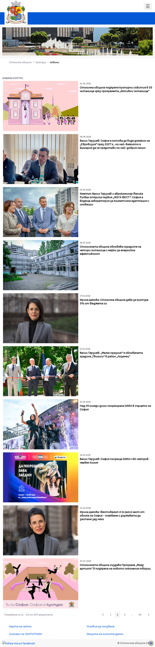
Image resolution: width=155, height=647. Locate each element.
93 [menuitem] (141, 615)
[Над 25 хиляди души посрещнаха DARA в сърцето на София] (40, 424)
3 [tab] (128, 50)
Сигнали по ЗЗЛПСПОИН (25, 633)
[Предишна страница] (103, 615)
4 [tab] (132, 50)
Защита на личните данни (105, 633)
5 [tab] (136, 50)
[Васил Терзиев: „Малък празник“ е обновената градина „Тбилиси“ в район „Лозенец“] (40, 371)
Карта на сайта (20, 626)
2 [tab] (124, 50)
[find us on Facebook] (18, 643)
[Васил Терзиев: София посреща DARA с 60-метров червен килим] (40, 477)
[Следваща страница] (148, 615)
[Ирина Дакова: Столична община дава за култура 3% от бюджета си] (40, 317)
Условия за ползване (100, 626)
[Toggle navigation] (148, 6)
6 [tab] (139, 50)
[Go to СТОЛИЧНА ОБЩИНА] (16, 12)
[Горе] (151, 643)
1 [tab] (121, 50)
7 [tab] (143, 50)
